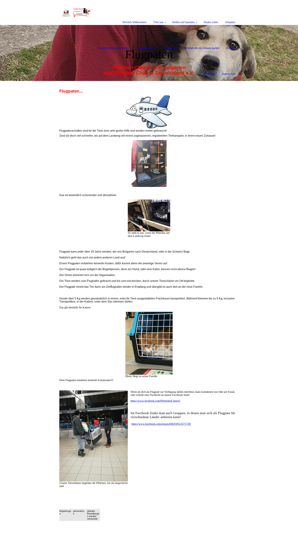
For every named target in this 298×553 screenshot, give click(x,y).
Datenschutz (228, 73)
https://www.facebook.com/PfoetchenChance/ (155, 400)
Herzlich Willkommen (134, 22)
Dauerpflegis (170, 48)
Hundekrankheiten (146, 48)
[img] (149, 53)
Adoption (230, 22)
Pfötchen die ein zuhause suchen (202, 48)
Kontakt (230, 48)
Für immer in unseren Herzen (113, 48)
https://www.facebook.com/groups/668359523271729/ (161, 423)
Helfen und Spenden (183, 22)
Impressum (209, 73)
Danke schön (211, 22)
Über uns (158, 22)
